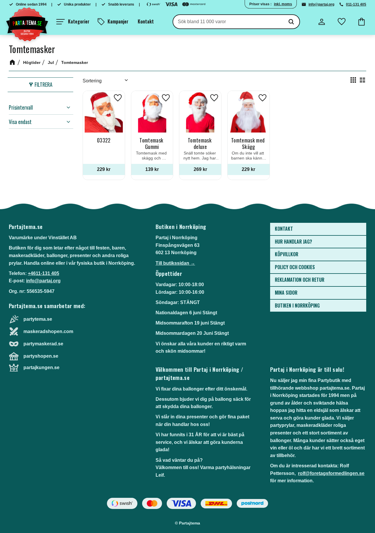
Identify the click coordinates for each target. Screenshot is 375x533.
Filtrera (43, 84)
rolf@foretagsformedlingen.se (331, 473)
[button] (73, 22)
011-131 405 (356, 4)
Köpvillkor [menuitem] (286, 254)
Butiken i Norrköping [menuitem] (297, 305)
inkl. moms (283, 4)
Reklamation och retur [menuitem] (299, 279)
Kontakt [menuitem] (146, 21)
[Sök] (291, 21)
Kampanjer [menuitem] (118, 21)
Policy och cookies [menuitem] (295, 267)
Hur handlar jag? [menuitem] (293, 241)
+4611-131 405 (43, 273)
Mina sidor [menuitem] (286, 292)
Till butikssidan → (175, 263)
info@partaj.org (321, 4)
